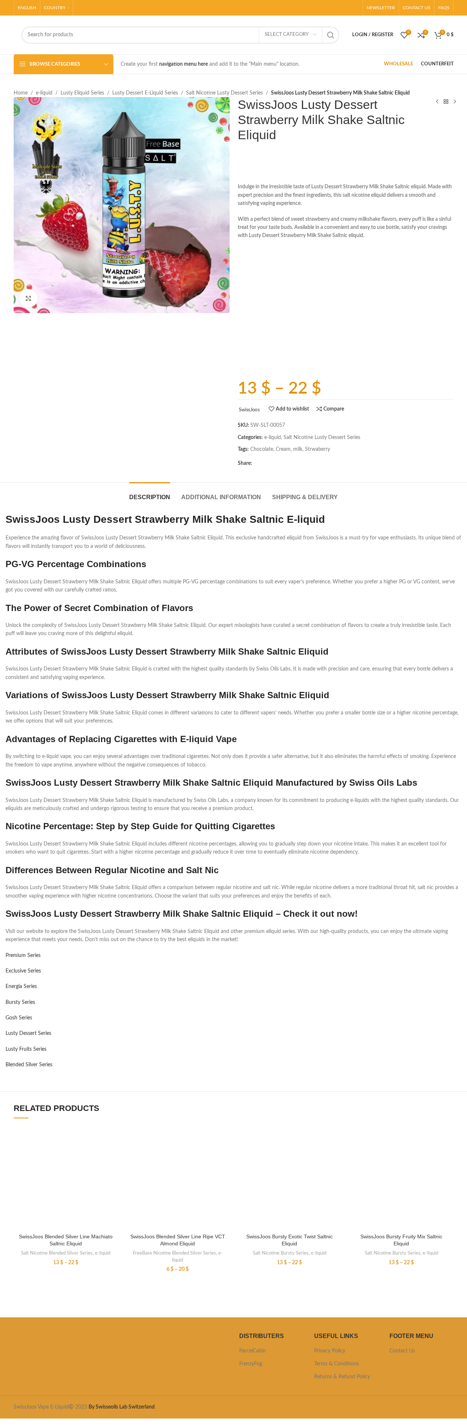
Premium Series (23, 955)
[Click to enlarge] (28, 298)
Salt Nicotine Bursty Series (281, 1253)
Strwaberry (317, 449)
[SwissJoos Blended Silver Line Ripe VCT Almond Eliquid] (178, 1177)
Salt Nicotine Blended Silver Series (57, 1253)
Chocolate (261, 449)
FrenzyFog (250, 1363)
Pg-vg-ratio (250, 337)
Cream (283, 449)
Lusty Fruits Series (26, 1049)
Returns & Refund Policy (342, 1376)
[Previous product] (437, 101)
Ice (241, 312)
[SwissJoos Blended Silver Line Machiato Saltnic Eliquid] (66, 1177)
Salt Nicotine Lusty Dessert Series (224, 93)
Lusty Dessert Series (28, 1033)
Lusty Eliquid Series (82, 93)
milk (297, 449)
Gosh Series (19, 1017)
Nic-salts (247, 291)
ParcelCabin (252, 1351)
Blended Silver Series (29, 1064)
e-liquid (44, 93)
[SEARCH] (330, 35)
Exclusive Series (23, 971)
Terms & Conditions (336, 1363)
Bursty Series (20, 1002)
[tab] (149, 493)
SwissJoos (249, 410)
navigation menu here (183, 64)
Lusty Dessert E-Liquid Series (145, 93)
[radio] (288, 269)
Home (21, 93)
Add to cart (298, 363)
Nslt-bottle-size (255, 269)
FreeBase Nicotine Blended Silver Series (174, 1253)
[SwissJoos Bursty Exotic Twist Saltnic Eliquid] (289, 1177)
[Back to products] (446, 101)
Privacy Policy (329, 1351)
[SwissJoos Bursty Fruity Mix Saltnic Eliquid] (401, 1177)
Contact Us (402, 1351)
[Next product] (454, 101)
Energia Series (21, 986)
